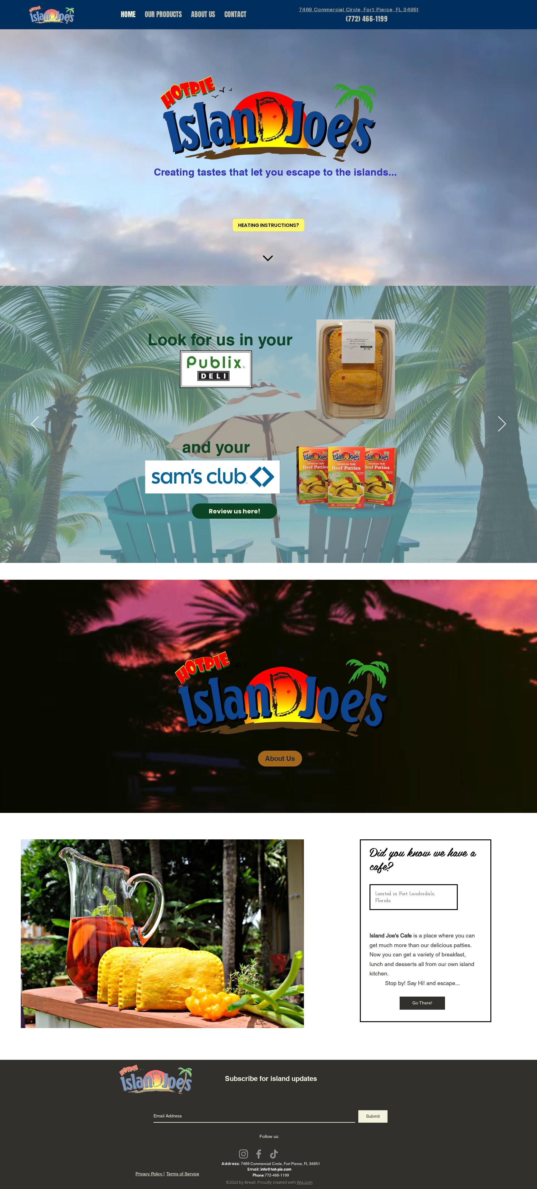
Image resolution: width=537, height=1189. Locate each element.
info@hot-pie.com (275, 1169)
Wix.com (305, 1182)
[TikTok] (274, 1154)
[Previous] (35, 424)
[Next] (502, 424)
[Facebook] (259, 1154)
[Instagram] (243, 1154)
